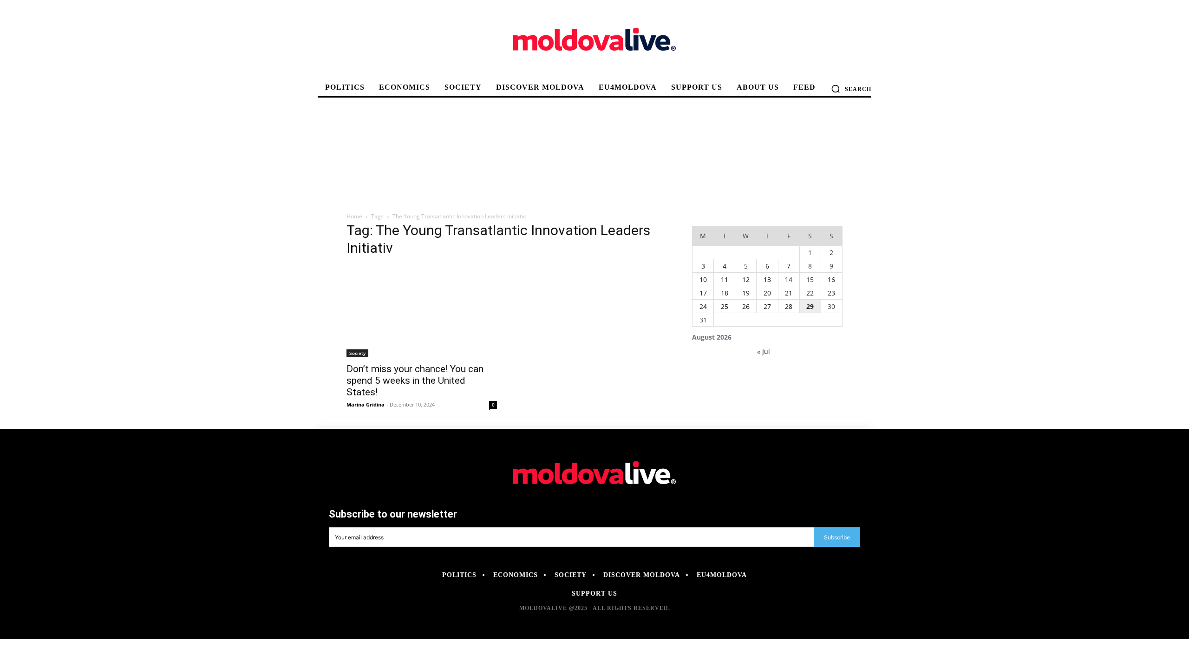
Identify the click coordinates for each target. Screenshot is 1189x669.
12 (746, 279)
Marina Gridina (365, 404)
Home (354, 216)
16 (831, 279)
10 (703, 279)
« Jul (763, 351)
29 (810, 306)
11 (724, 279)
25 (724, 306)
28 (788, 306)
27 (767, 306)
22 (810, 293)
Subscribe (837, 537)
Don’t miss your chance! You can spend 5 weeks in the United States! (414, 380)
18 (724, 293)
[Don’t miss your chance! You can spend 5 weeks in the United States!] (421, 311)
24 (703, 306)
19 (746, 293)
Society (357, 353)
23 (831, 293)
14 (788, 279)
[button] (851, 88)
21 (788, 293)
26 (746, 306)
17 (703, 293)
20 (767, 293)
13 (767, 279)
